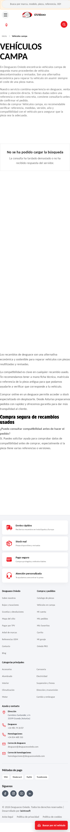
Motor (5, 697)
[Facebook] (5, 793)
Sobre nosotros (9, 598)
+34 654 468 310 (15, 737)
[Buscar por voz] (6, 25)
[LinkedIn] (30, 793)
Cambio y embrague (46, 697)
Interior (5, 683)
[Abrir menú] (5, 14)
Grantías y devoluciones (13, 612)
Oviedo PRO (42, 646)
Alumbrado (7, 676)
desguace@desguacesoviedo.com (23, 746)
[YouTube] (21, 793)
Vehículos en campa (46, 605)
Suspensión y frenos (46, 683)
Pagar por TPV (8, 625)
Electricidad (42, 676)
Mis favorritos (43, 625)
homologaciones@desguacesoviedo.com (26, 756)
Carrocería (41, 669)
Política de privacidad (28, 816)
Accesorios (7, 669)
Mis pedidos (42, 618)
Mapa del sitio (8, 618)
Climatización (8, 690)
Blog (4, 653)
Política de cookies (52, 816)
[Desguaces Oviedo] (34, 15)
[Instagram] (13, 793)
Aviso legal (7, 816)
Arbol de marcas (9, 632)
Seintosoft (25, 810)
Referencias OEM (10, 639)
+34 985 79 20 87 (16, 728)
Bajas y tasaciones (10, 605)
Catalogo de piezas (45, 598)
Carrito (40, 632)
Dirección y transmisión (47, 690)
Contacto (6, 646)
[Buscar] (64, 24)
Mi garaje (41, 639)
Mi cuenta (41, 612)
